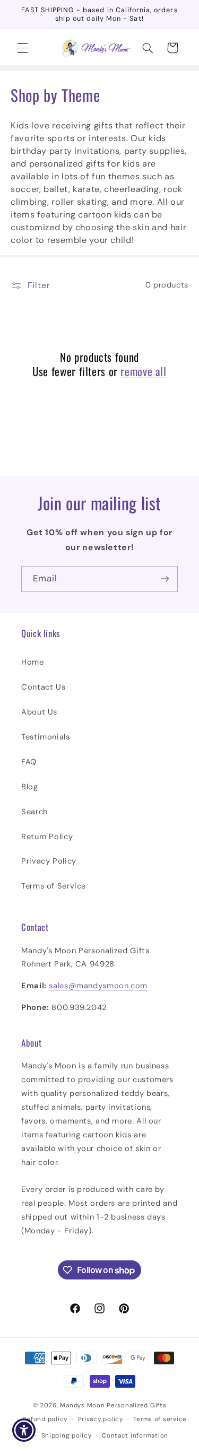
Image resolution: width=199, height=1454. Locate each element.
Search (34, 811)
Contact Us (43, 687)
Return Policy (47, 836)
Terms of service (160, 1419)
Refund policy (44, 1419)
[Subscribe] (165, 579)
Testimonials (45, 737)
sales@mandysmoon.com (98, 985)
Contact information (135, 1436)
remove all (143, 371)
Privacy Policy (48, 861)
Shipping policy (66, 1436)
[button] (22, 48)
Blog (29, 786)
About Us (39, 712)
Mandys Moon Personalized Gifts (113, 1405)
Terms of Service (53, 886)
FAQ (29, 761)
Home (32, 662)
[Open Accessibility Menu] (24, 1430)
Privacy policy (100, 1419)
